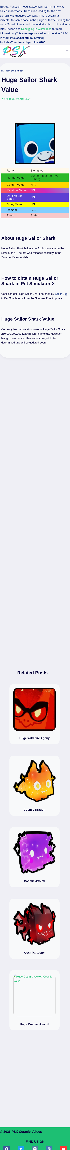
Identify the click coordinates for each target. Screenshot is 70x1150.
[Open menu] (67, 51)
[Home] (2, 98)
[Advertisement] (35, 508)
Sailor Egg (61, 293)
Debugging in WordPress (36, 28)
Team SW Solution (13, 71)
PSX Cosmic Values (27, 1131)
